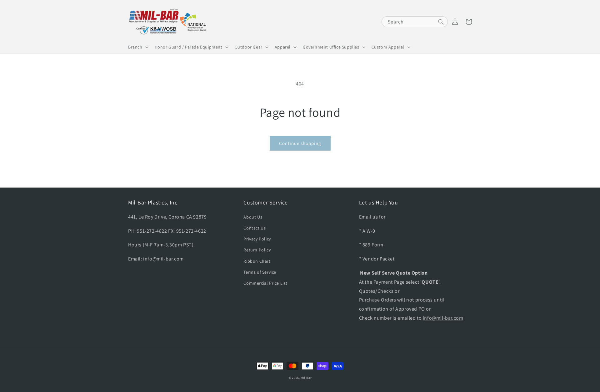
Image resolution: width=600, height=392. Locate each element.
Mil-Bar (306, 378)
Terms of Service (259, 272)
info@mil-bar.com (443, 318)
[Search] (441, 22)
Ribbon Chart (256, 261)
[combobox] (415, 21)
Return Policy (257, 250)
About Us (252, 217)
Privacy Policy (257, 239)
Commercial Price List (265, 283)
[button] (137, 47)
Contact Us (254, 228)
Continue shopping (300, 143)
